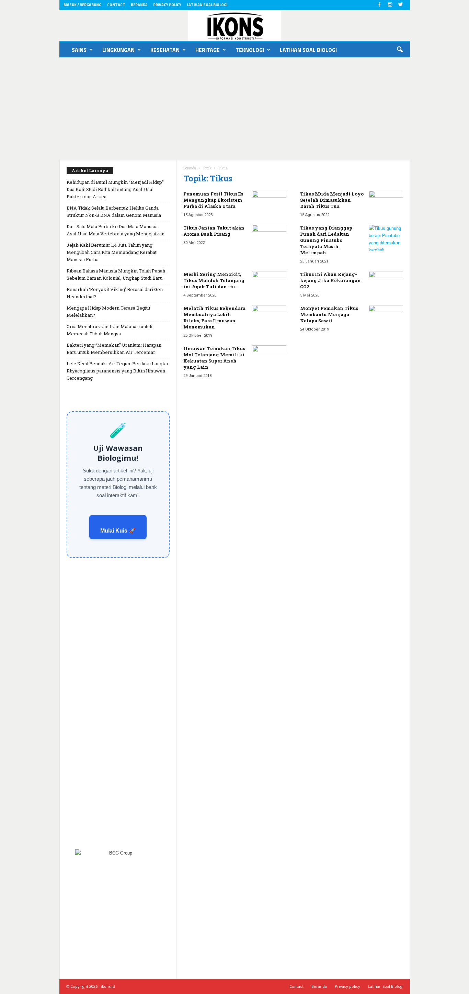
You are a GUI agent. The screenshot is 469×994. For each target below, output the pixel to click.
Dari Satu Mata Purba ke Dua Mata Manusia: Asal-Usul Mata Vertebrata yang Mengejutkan (115, 230)
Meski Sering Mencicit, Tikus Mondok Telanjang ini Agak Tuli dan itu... (213, 280)
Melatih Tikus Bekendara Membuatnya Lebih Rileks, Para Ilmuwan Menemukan (214, 317)
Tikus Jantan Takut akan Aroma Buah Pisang (213, 231)
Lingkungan (118, 50)
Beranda (139, 5)
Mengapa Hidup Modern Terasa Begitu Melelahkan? (108, 311)
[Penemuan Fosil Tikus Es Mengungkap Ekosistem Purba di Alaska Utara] (269, 203)
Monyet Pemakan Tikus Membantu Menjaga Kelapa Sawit (329, 314)
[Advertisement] (234, 109)
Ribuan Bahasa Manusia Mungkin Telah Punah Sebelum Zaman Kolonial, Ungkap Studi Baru (116, 274)
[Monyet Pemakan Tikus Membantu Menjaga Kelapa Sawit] (386, 318)
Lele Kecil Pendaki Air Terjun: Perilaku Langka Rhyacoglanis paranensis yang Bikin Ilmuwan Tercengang (117, 370)
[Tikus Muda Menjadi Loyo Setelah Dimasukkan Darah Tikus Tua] (386, 203)
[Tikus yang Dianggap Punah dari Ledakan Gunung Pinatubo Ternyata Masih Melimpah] (386, 237)
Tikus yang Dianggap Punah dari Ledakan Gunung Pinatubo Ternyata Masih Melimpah (326, 240)
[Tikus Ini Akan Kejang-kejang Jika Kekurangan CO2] (386, 284)
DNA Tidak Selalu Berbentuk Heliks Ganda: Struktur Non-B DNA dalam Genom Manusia (114, 211)
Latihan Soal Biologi (207, 5)
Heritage (207, 50)
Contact (116, 5)
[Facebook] (379, 5)
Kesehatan (165, 50)
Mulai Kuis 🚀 (118, 531)
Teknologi (250, 50)
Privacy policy (167, 5)
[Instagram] (390, 5)
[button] (399, 49)
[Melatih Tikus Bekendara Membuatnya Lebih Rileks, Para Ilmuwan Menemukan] (269, 318)
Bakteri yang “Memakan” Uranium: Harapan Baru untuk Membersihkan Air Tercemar (114, 348)
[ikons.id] (234, 25)
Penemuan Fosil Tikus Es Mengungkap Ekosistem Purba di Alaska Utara (213, 200)
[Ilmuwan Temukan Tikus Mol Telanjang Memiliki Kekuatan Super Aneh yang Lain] (269, 358)
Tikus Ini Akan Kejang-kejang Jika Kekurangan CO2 (330, 280)
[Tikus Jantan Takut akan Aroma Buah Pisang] (269, 237)
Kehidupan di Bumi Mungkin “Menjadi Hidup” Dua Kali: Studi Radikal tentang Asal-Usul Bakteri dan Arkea (115, 189)
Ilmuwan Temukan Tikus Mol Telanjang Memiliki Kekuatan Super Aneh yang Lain (214, 357)
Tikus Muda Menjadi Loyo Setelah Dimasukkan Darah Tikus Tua (332, 200)
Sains (79, 50)
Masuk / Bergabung (82, 5)
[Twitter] (401, 5)
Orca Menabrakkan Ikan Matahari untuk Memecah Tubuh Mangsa (110, 330)
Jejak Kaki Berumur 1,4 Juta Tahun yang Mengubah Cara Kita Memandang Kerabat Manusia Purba (112, 252)
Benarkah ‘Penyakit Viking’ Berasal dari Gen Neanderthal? (115, 293)
